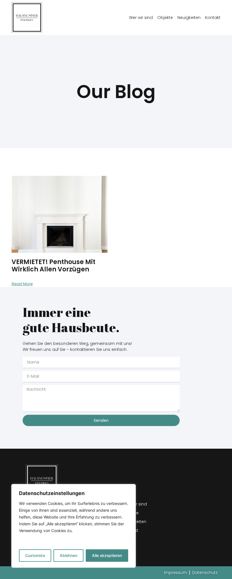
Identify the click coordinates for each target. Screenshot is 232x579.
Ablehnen (68, 555)
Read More (22, 284)
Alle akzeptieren (107, 555)
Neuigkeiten (189, 17)
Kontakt (212, 17)
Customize (35, 555)
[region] (73, 526)
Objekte (165, 17)
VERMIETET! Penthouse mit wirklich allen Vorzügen (53, 266)
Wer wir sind (141, 17)
